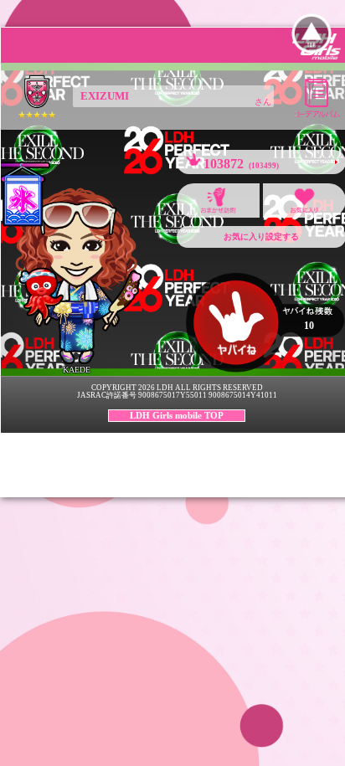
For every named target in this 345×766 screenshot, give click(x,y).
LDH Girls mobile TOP (177, 415)
